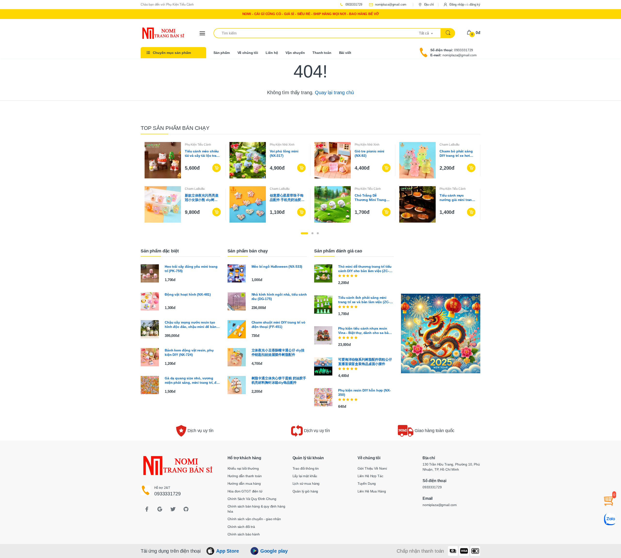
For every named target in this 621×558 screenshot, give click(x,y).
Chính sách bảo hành (244, 534)
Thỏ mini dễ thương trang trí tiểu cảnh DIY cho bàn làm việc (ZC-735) (365, 269)
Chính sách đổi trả (241, 527)
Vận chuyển (295, 53)
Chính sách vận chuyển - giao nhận (254, 519)
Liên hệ (272, 53)
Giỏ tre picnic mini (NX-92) (369, 153)
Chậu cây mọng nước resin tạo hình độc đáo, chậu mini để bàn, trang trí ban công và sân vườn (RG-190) (191, 324)
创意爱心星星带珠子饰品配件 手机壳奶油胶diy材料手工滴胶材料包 (287, 197)
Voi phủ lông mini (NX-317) (284, 153)
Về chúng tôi (247, 53)
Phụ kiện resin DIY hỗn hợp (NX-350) (364, 392)
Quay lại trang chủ (334, 92)
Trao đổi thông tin (306, 468)
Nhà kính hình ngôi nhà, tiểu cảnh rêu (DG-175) (279, 296)
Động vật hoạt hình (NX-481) (188, 294)
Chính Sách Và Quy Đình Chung (252, 499)
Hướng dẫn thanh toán (245, 476)
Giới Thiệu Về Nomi (372, 468)
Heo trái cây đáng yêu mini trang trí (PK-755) (191, 269)
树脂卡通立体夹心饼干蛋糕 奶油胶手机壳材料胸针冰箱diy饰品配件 (279, 380)
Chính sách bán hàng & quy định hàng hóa (256, 508)
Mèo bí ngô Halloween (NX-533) (277, 266)
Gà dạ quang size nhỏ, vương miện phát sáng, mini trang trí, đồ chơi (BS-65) (192, 380)
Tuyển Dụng (367, 483)
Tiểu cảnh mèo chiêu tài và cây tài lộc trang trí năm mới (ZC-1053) (203, 153)
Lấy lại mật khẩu (305, 476)
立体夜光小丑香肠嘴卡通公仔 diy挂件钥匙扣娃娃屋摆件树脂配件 (278, 352)
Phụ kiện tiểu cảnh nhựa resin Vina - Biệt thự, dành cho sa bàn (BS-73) (364, 330)
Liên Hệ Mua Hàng (372, 491)
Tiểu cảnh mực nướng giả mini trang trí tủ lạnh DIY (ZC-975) (457, 197)
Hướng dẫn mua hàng (244, 483)
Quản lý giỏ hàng (305, 491)
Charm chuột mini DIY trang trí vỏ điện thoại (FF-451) (278, 324)
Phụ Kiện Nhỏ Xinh (282, 144)
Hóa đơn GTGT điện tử (245, 491)
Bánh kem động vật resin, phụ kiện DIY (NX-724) (189, 352)
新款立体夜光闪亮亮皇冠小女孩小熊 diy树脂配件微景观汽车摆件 (202, 197)
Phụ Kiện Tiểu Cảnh (198, 144)
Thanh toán (321, 53)
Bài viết (345, 53)
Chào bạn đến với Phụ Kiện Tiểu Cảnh (167, 4)
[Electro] (159, 33)
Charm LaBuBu (449, 144)
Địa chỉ (428, 4)
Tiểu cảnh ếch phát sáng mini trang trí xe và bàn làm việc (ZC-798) (364, 300)
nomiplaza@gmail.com (390, 4)
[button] (461, 4)
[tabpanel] (310, 182)
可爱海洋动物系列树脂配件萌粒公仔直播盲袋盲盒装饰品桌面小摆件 (365, 362)
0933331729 (353, 4)
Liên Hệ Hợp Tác (370, 476)
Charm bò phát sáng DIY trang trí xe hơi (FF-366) (456, 153)
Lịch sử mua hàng (306, 483)
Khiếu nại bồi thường (243, 468)
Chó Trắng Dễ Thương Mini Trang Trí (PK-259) (370, 197)
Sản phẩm (221, 53)
